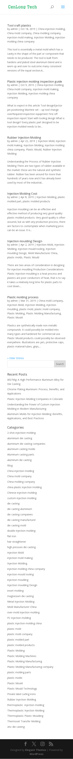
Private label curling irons (21, 694)
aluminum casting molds (21, 449)
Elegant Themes (35, 750)
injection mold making (20, 37)
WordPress (36, 754)
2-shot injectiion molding (21, 432)
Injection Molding (44, 37)
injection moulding (17, 579)
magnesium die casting (20, 596)
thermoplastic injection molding (25, 705)
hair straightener (16, 541)
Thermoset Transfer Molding (23, 721)
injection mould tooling (31, 249)
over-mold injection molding (23, 612)
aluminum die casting (19, 460)
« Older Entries (15, 358)
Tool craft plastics (19, 25)
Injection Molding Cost (22, 194)
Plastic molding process (22, 297)
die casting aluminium (19, 509)
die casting (13, 503)
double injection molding (21, 530)
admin (14, 29)
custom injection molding (21, 498)
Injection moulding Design (24, 241)
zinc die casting (16, 726)
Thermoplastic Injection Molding (25, 710)
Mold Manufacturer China (42, 253)
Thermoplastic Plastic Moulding (25, 715)
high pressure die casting (21, 547)
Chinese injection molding (22, 492)
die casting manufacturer (21, 520)
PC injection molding (19, 618)
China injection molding (51, 29)
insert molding (15, 590)
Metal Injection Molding (20, 601)
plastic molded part (18, 639)
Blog (10, 465)
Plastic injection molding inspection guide (34, 81)
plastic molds (14, 257)
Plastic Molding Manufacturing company (30, 666)
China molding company (47, 33)
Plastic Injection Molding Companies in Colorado (35, 399)
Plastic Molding (16, 313)
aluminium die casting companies (26, 443)
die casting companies (20, 514)
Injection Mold (46, 141)
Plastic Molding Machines (21, 656)
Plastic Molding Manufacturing (43, 313)
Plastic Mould (33, 149)
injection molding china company (26, 569)
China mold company (19, 33)
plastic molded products (36, 201)
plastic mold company (47, 309)
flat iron (11, 536)
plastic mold (26, 309)
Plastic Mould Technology (22, 688)
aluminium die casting (19, 438)
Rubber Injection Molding (24, 137)
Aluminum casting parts (20, 454)
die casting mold (16, 525)
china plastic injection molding (24, 487)
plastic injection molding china (24, 623)
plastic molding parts (19, 672)
